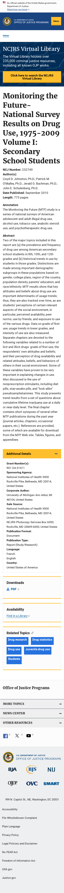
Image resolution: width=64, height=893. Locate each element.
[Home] (31, 21)
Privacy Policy (10, 835)
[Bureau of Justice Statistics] (32, 774)
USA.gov (7, 869)
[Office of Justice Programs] (7, 21)
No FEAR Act (10, 852)
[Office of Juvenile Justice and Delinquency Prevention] (12, 786)
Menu (56, 21)
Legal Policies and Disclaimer (19, 843)
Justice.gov (9, 877)
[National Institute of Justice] (51, 772)
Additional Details (18, 454)
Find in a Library (17, 616)
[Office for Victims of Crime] (32, 786)
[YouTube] (30, 737)
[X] (18, 737)
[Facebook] (7, 737)
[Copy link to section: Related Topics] (31, 632)
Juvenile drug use (37, 649)
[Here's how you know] (32, 6)
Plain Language (11, 826)
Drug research (17, 639)
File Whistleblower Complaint (19, 818)
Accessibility (9, 809)
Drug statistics (42, 639)
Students (14, 659)
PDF (14, 589)
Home (6, 35)
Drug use (14, 649)
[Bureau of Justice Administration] (12, 772)
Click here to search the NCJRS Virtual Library (32, 77)
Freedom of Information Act (18, 860)
